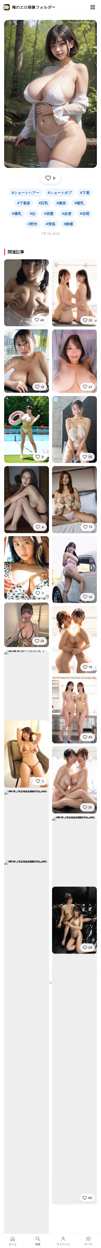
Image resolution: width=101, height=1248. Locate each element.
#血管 (66, 213)
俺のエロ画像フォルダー (33, 7)
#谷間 (84, 213)
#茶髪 (49, 213)
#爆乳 (16, 213)
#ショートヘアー (25, 192)
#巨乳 (43, 203)
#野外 (33, 224)
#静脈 (68, 224)
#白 (33, 213)
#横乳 (79, 203)
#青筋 (50, 224)
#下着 (85, 192)
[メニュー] (92, 7)
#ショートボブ (60, 192)
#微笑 (61, 203)
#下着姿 (23, 203)
